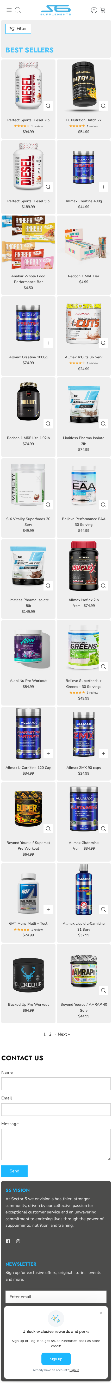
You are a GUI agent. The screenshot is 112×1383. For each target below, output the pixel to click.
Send (14, 1171)
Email (6, 1098)
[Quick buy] (48, 106)
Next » (64, 1034)
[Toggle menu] (9, 10)
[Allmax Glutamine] (84, 809)
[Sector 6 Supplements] (56, 10)
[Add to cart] (103, 187)
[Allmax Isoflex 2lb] (84, 566)
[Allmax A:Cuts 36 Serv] (84, 323)
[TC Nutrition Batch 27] (84, 86)
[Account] (91, 10)
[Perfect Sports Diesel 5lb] (28, 167)
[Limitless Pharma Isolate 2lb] (84, 404)
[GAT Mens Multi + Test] (28, 890)
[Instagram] (18, 1241)
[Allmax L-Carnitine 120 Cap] (28, 734)
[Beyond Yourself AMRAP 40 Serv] (84, 971)
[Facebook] (8, 1241)
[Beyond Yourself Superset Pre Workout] (28, 809)
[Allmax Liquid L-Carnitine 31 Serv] (84, 890)
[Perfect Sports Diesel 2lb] (28, 86)
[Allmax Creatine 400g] (84, 167)
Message (10, 1124)
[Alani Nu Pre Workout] (28, 647)
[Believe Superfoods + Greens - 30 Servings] (84, 647)
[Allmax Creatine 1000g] (28, 323)
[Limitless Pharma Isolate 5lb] (28, 566)
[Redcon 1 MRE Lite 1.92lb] (28, 404)
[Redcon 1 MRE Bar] (84, 243)
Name (7, 1072)
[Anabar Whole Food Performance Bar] (28, 243)
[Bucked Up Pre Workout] (28, 971)
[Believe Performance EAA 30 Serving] (84, 485)
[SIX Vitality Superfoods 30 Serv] (28, 485)
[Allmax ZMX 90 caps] (84, 734)
